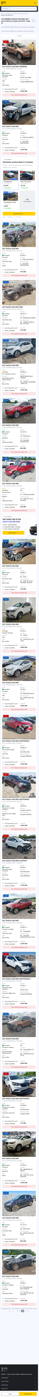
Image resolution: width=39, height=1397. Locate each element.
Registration (28, 1394)
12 (25, 1311)
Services (4, 1385)
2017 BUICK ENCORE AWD (12, 307)
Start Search (12, 533)
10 (19, 1311)
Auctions (4, 1381)
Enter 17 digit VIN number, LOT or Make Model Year (23, 8)
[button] (6, 8)
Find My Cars (18, 213)
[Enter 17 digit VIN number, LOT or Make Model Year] (35, 8)
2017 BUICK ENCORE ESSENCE (14, 861)
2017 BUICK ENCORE (10, 126)
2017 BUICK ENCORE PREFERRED (15, 741)
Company (4, 1378)
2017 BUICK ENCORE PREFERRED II (16, 979)
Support (4, 1388)
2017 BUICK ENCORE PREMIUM (14, 67)
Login (10, 1394)
